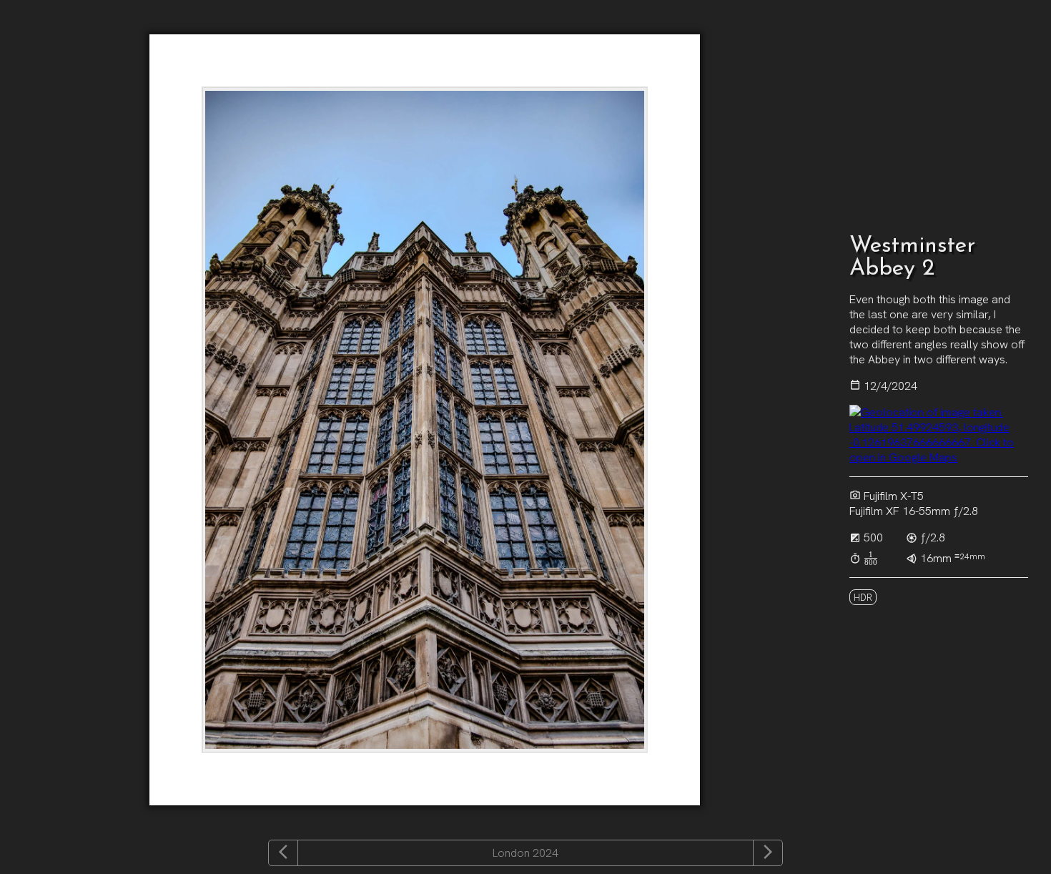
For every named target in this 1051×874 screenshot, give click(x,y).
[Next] (767, 853)
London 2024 (525, 853)
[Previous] (283, 853)
